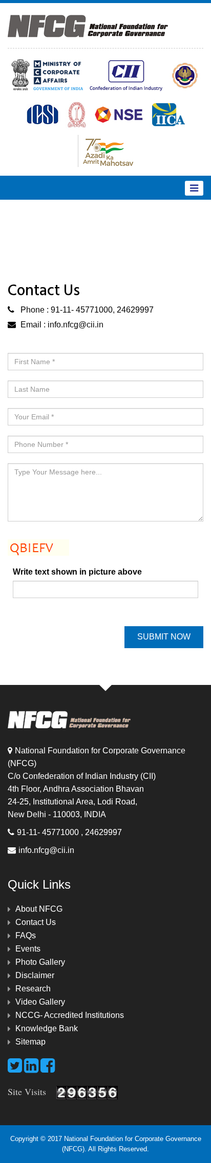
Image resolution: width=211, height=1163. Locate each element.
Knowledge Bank (46, 1028)
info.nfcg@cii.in (75, 324)
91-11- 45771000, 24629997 (101, 309)
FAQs (25, 935)
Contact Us (35, 922)
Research (33, 988)
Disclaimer (34, 975)
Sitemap (30, 1041)
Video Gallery (40, 1002)
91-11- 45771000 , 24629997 (69, 832)
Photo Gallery (40, 962)
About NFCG (38, 909)
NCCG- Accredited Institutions (69, 1015)
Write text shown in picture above (77, 571)
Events (27, 948)
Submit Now (164, 636)
